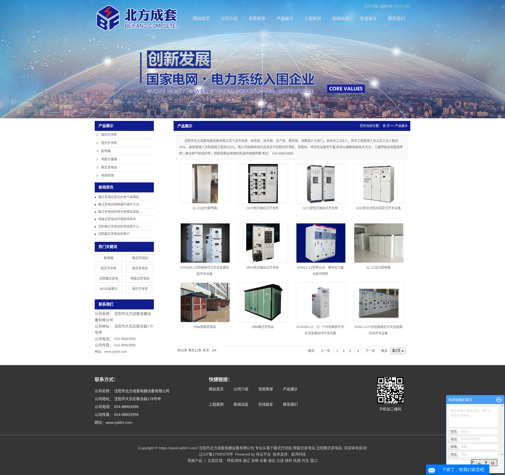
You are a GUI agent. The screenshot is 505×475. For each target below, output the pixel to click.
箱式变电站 (109, 167)
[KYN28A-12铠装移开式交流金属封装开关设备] (205, 243)
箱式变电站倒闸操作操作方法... (120, 204)
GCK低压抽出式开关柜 (262, 208)
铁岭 (288, 460)
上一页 (325, 351)
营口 (313, 460)
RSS (398, 6)
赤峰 (255, 460)
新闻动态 (340, 18)
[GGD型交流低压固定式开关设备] (379, 184)
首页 (311, 351)
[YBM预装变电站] (205, 302)
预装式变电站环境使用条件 (117, 219)
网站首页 (201, 18)
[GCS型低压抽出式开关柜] (321, 184)
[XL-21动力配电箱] (205, 184)
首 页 (386, 126)
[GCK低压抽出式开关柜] (263, 184)
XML (407, 6)
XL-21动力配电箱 (205, 208)
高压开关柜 (109, 135)
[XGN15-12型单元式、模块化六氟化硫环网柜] (321, 243)
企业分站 (371, 6)
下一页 (370, 351)
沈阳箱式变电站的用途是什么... (120, 226)
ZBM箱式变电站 (262, 327)
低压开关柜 (109, 143)
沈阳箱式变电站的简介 (114, 234)
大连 (280, 460)
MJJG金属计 (109, 289)
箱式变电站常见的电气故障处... (120, 197)
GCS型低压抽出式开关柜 (320, 208)
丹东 (305, 460)
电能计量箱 (109, 159)
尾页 (384, 351)
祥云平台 (263, 454)
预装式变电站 (139, 278)
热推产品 (195, 460)
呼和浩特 (234, 460)
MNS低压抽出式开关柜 (262, 267)
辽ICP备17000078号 (216, 454)
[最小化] (498, 399)
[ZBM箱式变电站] (263, 302)
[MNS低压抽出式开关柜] (263, 243)
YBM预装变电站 (204, 327)
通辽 (246, 460)
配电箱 (106, 151)
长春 (263, 460)
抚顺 (297, 460)
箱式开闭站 (140, 258)
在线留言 (368, 18)
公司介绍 (229, 18)
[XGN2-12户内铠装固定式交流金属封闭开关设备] (379, 302)
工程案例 (312, 18)
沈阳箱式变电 (108, 278)
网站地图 (386, 6)
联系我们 (396, 18)
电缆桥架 (107, 175)
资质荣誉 (257, 18)
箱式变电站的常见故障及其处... (120, 212)
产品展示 (284, 18)
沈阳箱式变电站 (329, 448)
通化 (271, 460)
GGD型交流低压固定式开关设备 (378, 208)
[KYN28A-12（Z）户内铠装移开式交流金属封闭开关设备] (321, 302)
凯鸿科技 (298, 454)
